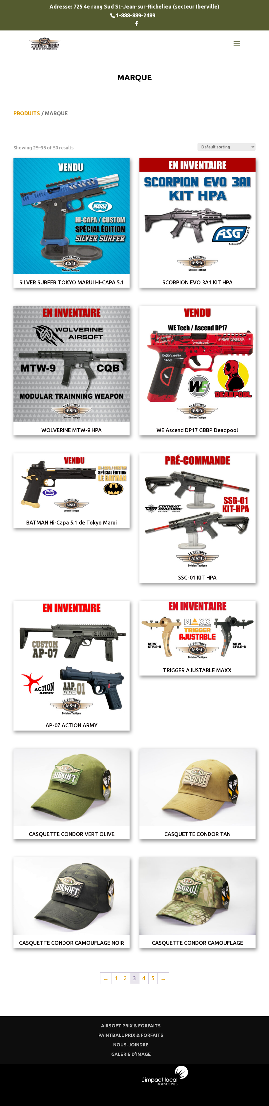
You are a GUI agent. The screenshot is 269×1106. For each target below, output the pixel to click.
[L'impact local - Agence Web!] (165, 1083)
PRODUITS (26, 113)
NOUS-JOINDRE (131, 1044)
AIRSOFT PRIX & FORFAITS (131, 1025)
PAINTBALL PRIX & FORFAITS (130, 1035)
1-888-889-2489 (135, 15)
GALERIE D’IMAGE (131, 1054)
